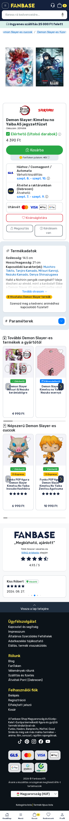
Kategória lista (24, 804)
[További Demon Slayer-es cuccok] (25, 110)
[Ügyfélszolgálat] (53, 5)
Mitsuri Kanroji (48, 270)
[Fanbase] (23, 5)
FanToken (14, 666)
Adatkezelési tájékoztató (25, 641)
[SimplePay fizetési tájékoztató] (27, 767)
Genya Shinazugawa (43, 274)
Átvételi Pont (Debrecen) (25, 680)
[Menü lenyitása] (5, 6)
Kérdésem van (50, 231)
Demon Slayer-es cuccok (16, 32)
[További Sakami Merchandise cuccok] (45, 110)
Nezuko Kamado (17, 274)
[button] (61, 70)
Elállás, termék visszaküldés (27, 645)
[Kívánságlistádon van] (27, 351)
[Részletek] (61, 321)
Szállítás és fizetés (21, 675)
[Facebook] (41, 741)
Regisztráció (17, 700)
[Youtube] (48, 741)
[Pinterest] (27, 741)
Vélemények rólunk (21, 670)
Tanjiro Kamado (26, 270)
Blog (11, 661)
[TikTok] (20, 741)
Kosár (12, 709)
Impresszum (16, 631)
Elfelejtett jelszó (19, 705)
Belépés (13, 695)
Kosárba (36, 150)
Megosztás (21, 228)
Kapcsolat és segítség (23, 627)
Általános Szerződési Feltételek (30, 636)
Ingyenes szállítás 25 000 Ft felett (36, 24)
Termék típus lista (43, 804)
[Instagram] (34, 741)
